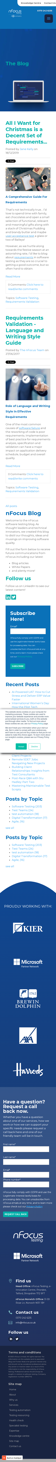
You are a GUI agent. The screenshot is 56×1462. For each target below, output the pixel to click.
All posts (11, 506)
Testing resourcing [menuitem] (19, 1415)
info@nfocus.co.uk (26, 1322)
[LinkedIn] (10, 1338)
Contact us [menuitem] (15, 1446)
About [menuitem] (12, 1394)
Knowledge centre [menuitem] (19, 1436)
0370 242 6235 (44, 11)
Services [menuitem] (13, 1405)
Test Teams (22, 810)
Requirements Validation (22, 301)
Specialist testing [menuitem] (18, 1425)
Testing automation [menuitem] (19, 1410)
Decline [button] (34, 746)
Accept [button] (21, 746)
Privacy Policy (37, 723)
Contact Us (50, 3)
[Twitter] (16, 1338)
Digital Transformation (29, 817)
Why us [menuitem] (13, 1399)
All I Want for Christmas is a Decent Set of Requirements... (26, 132)
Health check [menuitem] (16, 1420)
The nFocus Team (32, 350)
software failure (29, 428)
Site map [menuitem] (14, 1441)
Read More (13, 276)
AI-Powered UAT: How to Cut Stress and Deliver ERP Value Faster (31, 695)
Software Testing (27, 297)
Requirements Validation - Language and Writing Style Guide (25, 330)
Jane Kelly (26, 149)
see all (10, 827)
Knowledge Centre (31, 3)
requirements (23, 257)
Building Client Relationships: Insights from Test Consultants (30, 770)
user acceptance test (20, 235)
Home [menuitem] (12, 1389)
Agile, (18, 821)
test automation (25, 814)
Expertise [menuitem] (14, 1430)
